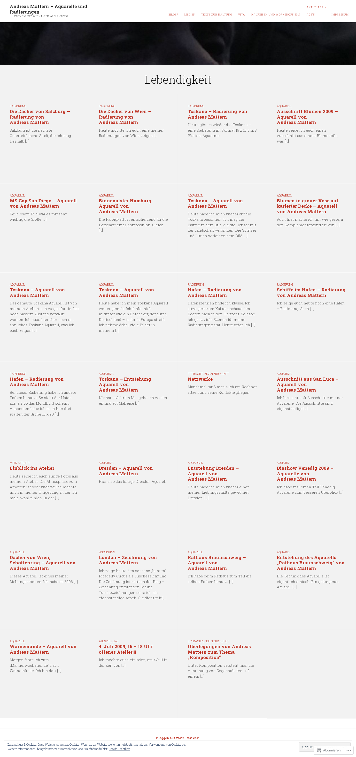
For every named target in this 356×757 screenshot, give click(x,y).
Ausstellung (108, 641)
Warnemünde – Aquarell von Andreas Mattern (43, 649)
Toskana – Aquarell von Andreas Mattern (215, 203)
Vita (241, 14)
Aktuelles (315, 7)
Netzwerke (200, 379)
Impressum (340, 14)
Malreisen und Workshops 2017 (276, 14)
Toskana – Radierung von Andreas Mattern (217, 114)
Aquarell (284, 106)
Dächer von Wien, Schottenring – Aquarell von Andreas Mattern (43, 562)
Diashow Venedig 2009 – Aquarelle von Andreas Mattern (305, 473)
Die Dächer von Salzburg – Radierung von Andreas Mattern (40, 116)
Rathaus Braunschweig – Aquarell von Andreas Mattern (217, 562)
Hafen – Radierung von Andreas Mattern (215, 292)
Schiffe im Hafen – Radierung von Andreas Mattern (311, 292)
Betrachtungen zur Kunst (208, 374)
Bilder (173, 14)
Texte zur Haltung (216, 14)
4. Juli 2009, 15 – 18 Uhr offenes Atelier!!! (126, 649)
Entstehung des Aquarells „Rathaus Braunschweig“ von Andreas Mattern (311, 562)
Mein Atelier (20, 463)
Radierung (18, 106)
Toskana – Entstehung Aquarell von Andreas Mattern (125, 384)
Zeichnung (107, 552)
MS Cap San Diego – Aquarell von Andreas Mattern (43, 203)
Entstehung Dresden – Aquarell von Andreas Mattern (213, 473)
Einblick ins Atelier (32, 468)
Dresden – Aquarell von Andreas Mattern (126, 471)
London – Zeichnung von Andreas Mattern (128, 560)
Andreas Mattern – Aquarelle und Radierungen (48, 9)
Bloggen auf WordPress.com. (178, 738)
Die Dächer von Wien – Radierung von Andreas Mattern (125, 116)
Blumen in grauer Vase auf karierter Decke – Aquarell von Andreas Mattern (307, 205)
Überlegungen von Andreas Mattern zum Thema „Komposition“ (219, 651)
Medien (189, 14)
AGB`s (311, 14)
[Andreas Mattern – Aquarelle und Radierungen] (178, 43)
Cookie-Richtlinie (119, 749)
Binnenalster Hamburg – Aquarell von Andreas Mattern (127, 205)
